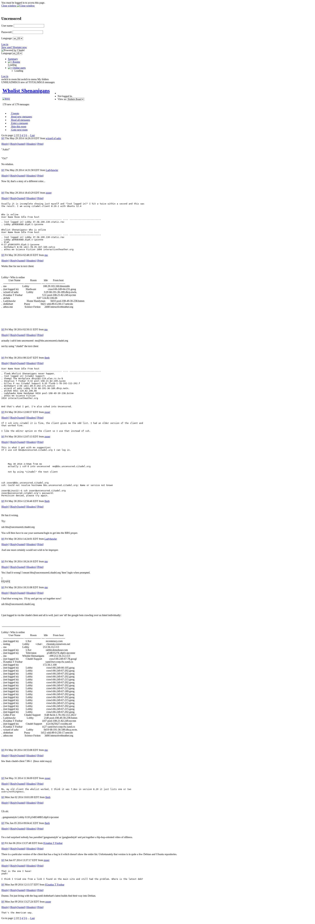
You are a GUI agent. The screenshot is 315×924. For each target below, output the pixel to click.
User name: (7, 25)
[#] (2, 138)
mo (46, 255)
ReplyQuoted (17, 143)
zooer (49, 192)
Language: (6, 38)
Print (40, 143)
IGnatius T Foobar (53, 843)
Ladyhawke (52, 170)
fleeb (47, 357)
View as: (62, 99)
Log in (4, 44)
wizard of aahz (53, 138)
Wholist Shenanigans (26, 91)
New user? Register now (14, 47)
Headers (31, 143)
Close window (9, 5)
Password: (6, 32)
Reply (5, 143)
